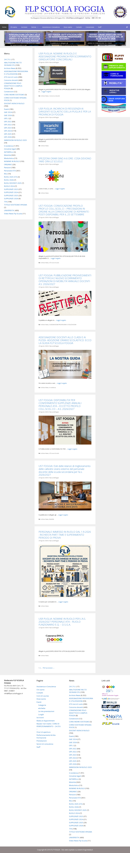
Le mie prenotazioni (46, 711)
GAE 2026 (8, 115)
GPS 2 (6, 118)
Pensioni (7, 167)
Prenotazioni (42, 741)
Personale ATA (10, 171)
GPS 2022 (8, 121)
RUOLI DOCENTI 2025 (13, 183)
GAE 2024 (8, 112)
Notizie (33, 27)
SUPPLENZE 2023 (11, 189)
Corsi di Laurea (43, 696)
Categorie (42, 705)
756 (44, 668)
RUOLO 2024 (9, 186)
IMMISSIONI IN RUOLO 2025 (15, 140)
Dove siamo (68, 27)
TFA (5, 202)
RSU (5, 174)
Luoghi (41, 714)
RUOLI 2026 (9, 180)
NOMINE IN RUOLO (12, 161)
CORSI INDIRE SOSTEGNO (14, 94)
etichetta (41, 708)
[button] (38, 27)
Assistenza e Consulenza (51, 27)
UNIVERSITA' (9, 210)
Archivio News (44, 96)
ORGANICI (8, 164)
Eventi (6, 109)
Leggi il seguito (33, 45)
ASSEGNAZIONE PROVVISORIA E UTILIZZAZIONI (62, 324)
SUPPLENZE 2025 (11, 195)
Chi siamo (13, 27)
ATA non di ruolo (54, 262)
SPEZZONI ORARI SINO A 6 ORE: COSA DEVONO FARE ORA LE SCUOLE (65, 160)
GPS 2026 (8, 137)
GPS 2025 (8, 134)
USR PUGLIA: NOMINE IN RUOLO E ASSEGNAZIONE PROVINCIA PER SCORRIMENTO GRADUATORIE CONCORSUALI (65, 56)
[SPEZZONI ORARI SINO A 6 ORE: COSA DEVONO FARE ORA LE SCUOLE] (55, 184)
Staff (99, 27)
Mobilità (51, 519)
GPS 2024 (8, 131)
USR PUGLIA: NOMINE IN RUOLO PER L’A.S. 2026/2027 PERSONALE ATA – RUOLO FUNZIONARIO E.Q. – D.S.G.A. (62, 621)
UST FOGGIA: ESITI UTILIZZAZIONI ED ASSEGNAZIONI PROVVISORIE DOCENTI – (65, 36)
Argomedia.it (88, 850)
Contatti (79, 27)
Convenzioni (90, 27)
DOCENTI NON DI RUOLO (14, 103)
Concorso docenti (54, 96)
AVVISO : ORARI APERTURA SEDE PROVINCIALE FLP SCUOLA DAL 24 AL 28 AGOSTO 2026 (105, 36)
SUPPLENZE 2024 (11, 192)
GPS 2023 (8, 128)
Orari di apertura (43, 732)
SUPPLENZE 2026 (11, 198)
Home (4, 27)
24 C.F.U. (7, 59)
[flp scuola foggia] (65, 12)
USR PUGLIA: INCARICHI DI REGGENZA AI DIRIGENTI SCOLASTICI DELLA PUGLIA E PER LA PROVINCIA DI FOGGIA (65, 111)
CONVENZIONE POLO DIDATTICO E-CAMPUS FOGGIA (13, 86)
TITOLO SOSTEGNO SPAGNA (15, 205)
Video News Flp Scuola (13, 213)
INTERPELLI (8, 152)
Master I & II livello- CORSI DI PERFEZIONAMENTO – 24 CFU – (49, 726)
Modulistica (9, 158)
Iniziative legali (10, 149)
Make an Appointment (46, 720)
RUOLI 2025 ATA (10, 177)
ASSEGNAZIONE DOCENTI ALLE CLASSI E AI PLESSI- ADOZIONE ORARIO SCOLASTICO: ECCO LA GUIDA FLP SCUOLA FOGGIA (24, 37)
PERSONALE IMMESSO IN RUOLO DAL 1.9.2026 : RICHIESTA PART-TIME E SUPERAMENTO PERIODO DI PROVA (65, 534)
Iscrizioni (24, 27)
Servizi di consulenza (45, 744)
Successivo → (49, 668)
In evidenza (52, 387)
